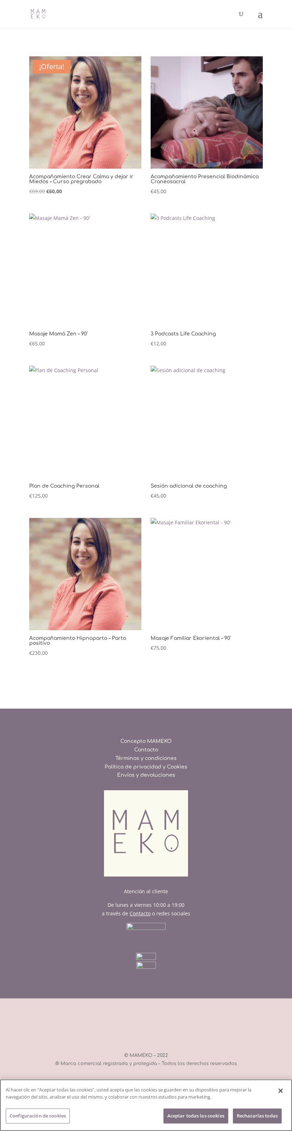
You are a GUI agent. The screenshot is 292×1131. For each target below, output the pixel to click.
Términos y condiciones (146, 758)
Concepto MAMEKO (146, 741)
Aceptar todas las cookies (195, 1115)
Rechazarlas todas (257, 1115)
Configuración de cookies (38, 1115)
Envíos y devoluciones (146, 775)
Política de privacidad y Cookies (146, 767)
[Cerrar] (280, 1091)
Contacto (146, 749)
